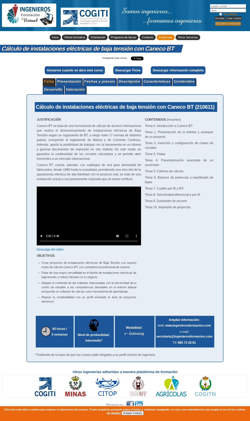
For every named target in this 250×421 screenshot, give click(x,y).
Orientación (98, 37)
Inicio (55, 37)
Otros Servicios (188, 37)
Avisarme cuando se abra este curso (75, 70)
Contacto (147, 37)
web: (184, 325)
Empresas (165, 37)
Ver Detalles (114, 413)
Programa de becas (123, 37)
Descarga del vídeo (50, 249)
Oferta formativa (74, 37)
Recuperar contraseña (228, 23)
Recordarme (230, 14)
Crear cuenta (234, 18)
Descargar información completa (178, 70)
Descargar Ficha (127, 70)
